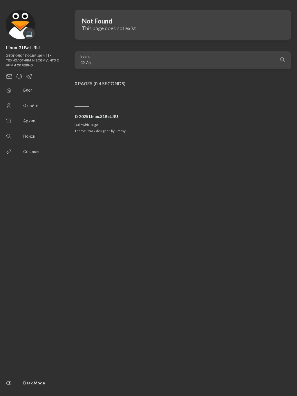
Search (86, 56)
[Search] (282, 60)
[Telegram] (29, 78)
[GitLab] (19, 78)
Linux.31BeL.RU (23, 47)
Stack (90, 131)
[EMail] (9, 78)
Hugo (94, 125)
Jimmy (120, 131)
